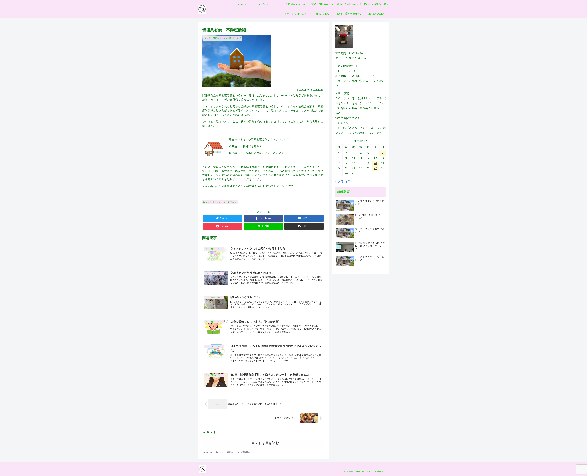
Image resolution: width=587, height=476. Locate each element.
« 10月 (339, 181)
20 (375, 163)
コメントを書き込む (263, 443)
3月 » (349, 181)
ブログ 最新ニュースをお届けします (221, 202)
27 (375, 168)
